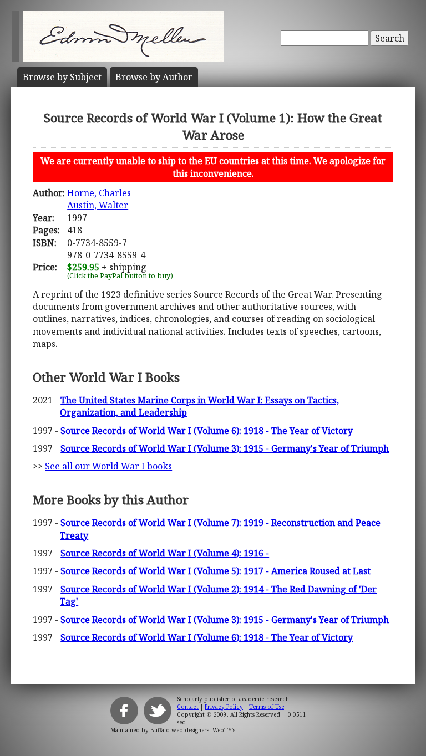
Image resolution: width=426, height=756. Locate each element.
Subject (62, 77)
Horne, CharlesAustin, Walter (99, 199)
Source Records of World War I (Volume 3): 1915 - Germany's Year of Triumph (224, 448)
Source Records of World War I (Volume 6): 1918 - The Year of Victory (206, 431)
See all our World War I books (108, 466)
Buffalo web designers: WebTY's (192, 730)
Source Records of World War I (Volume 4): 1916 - (164, 553)
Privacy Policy (224, 707)
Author (153, 77)
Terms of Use (266, 707)
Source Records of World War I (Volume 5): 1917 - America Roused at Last (215, 571)
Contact (188, 707)
